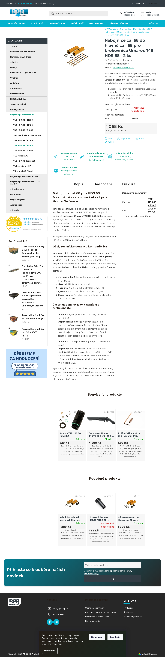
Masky (13, 67)
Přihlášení (129, 12)
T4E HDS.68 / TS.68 (23, 145)
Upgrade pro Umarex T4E (23, 115)
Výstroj (14, 78)
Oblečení (14, 83)
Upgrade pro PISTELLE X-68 (24, 176)
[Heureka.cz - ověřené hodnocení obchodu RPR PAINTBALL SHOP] (26, 224)
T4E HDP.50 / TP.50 (23, 125)
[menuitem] (17, 23)
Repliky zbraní (17, 109)
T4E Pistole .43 (20, 156)
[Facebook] (50, 622)
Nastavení (49, 650)
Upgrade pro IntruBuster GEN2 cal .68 (25, 182)
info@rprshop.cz (60, 608)
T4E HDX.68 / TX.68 (23, 140)
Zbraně (13, 46)
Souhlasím (115, 637)
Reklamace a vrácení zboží (97, 616)
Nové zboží (15, 194)
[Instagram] (56, 622)
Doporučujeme (18, 200)
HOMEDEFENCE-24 (123, 67)
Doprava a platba (92, 621)
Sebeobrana (16, 88)
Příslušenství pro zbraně (22, 52)
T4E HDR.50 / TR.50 (23, 120)
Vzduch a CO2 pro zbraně (23, 73)
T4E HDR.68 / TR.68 (23, 130)
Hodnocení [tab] (103, 184)
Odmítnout (97, 637)
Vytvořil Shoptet (149, 654)
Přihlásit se (128, 608)
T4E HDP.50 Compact (24, 161)
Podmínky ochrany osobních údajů (100, 612)
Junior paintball (18, 104)
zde (59, 644)
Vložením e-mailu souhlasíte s (108, 572)
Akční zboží (16, 205)
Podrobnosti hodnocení (117, 64)
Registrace (129, 15)
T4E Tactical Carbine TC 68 (27, 135)
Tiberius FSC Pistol (22, 171)
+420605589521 (60, 614)
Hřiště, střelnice (18, 99)
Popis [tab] (78, 184)
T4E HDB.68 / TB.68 (23, 150)
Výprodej (14, 210)
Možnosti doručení (114, 115)
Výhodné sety (17, 189)
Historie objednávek (133, 616)
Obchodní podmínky (94, 608)
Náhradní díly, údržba (20, 57)
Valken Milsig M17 (22, 166)
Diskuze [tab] (129, 184)
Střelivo (14, 62)
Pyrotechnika (17, 94)
